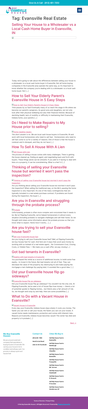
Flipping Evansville (64, 404)
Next (73, 323)
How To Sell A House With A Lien (38, 147)
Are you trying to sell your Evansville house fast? (41, 229)
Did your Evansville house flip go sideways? (38, 274)
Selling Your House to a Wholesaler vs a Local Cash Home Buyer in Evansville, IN (44, 28)
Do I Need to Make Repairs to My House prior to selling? (38, 125)
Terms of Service (39, 401)
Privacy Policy (50, 401)
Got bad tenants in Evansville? (36, 252)
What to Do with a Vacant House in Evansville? (40, 298)
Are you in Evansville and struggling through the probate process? (40, 203)
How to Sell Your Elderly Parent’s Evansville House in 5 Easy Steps (38, 98)
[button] (79, 10)
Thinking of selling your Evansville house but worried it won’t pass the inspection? (40, 171)
